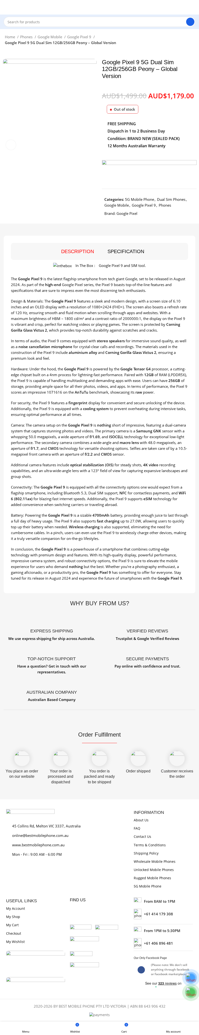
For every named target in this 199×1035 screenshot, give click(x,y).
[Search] (190, 22)
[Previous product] (7, 51)
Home (10, 36)
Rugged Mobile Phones (152, 878)
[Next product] (17, 51)
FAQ (137, 828)
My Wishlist (15, 941)
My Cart (12, 925)
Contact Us (142, 836)
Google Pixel (126, 213)
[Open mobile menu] (5, 7)
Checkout (13, 933)
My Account (15, 908)
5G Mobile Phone (139, 199)
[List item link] (163, 914)
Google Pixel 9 (79, 36)
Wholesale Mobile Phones (154, 861)
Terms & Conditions (150, 845)
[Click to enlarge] (11, 145)
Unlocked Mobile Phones (154, 869)
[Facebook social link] (141, 969)
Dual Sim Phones (171, 199)
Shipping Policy (146, 853)
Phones (26, 36)
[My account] (193, 7)
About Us (141, 820)
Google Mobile (50, 36)
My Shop (13, 916)
